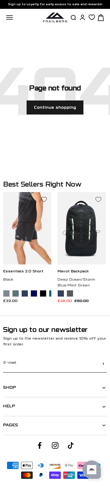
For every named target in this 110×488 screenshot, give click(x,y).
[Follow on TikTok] (71, 445)
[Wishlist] (92, 17)
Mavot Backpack (73, 272)
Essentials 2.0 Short (23, 272)
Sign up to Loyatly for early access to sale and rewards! (55, 4)
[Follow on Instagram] (55, 445)
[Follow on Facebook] (39, 445)
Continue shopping (55, 107)
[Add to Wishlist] (44, 199)
